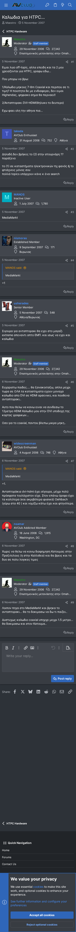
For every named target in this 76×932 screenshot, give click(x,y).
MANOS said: (13, 267)
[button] (6, 5)
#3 (72, 212)
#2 (72, 148)
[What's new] (62, 5)
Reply (70, 119)
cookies (38, 886)
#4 (72, 260)
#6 (72, 382)
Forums (6, 857)
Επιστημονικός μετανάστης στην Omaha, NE (47, 53)
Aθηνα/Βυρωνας (29, 317)
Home (6, 850)
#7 (72, 461)
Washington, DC (29, 537)
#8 (72, 546)
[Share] (67, 62)
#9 (72, 602)
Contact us (9, 864)
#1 (72, 61)
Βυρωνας (25, 251)
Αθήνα (64, 140)
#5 (72, 325)
